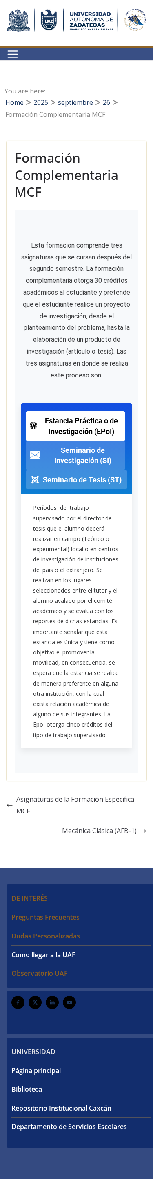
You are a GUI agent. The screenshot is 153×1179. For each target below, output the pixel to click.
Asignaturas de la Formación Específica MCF (75, 805)
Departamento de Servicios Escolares (69, 1126)
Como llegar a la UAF (43, 954)
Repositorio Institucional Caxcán (61, 1108)
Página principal (36, 1070)
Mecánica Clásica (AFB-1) (99, 830)
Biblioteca (26, 1089)
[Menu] (13, 54)
